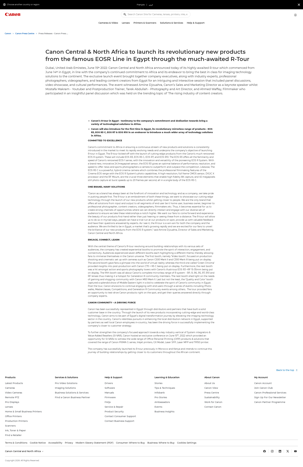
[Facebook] (264, 451)
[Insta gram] (272, 451)
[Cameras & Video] (119, 23)
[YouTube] (295, 451)
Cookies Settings (186, 442)
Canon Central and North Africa (23, 451)
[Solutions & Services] (184, 23)
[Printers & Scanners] (157, 23)
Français (141, 4)
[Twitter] (287, 451)
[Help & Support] (206, 23)
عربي (151, 4)
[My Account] (295, 14)
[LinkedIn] (280, 451)
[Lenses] (131, 23)
